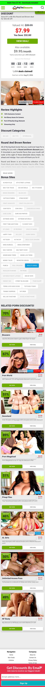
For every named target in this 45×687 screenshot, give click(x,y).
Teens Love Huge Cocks (11, 286)
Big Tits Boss (37, 188)
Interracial (27, 136)
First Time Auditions (10, 224)
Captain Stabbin (9, 198)
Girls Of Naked (31, 229)
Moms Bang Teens (9, 255)
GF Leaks (6, 229)
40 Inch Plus (7, 182)
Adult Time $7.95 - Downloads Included (22, 3)
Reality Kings (32, 265)
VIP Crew (23, 291)
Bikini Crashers (8, 193)
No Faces (36, 260)
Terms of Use (33, 663)
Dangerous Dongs (33, 208)
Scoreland (6, 416)
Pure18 (5, 265)
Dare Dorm (7, 213)
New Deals (11, 657)
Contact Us (32, 657)
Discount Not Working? (22, 59)
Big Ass (5, 136)
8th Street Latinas (23, 182)
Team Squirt (37, 281)
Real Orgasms (17, 265)
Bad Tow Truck (8, 188)
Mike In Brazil (8, 245)
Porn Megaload (9, 457)
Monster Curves (23, 260)
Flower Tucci (27, 224)
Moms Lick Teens (26, 255)
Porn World (7, 376)
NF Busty (6, 619)
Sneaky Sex (7, 281)
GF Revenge (18, 229)
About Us (32, 655)
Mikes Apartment (23, 245)
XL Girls (5, 538)
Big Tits (15, 136)
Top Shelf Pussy (30, 286)
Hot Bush (6, 239)
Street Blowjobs (22, 281)
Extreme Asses (8, 219)
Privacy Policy (32, 660)
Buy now (12, 344)
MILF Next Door (21, 250)
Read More (8, 173)
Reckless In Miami (9, 271)
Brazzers (6, 335)
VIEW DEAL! (22, 41)
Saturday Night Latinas (11, 276)
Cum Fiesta (7, 208)
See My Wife (29, 276)
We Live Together (9, 296)
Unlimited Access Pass (12, 578)
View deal (33, 344)
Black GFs (22, 193)
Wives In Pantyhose (27, 296)
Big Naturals (23, 188)
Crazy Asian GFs (9, 203)
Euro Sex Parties (21, 213)
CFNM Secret (23, 198)
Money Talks (7, 260)
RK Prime (23, 271)
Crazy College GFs (26, 203)
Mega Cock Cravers (32, 239)
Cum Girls (18, 208)
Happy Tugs (7, 234)
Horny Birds (30, 234)
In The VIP (17, 239)
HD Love (19, 234)
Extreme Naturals (24, 219)
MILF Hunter (7, 250)
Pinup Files (7, 497)
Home (11, 655)
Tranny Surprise (9, 291)
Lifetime (11, 660)
